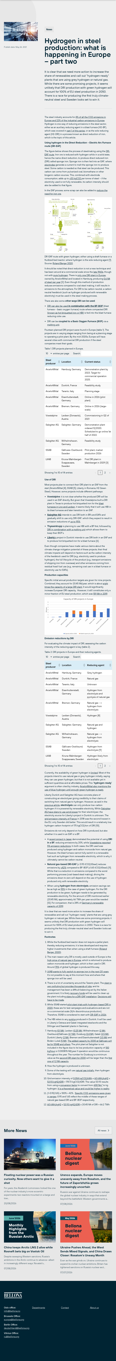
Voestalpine (51, 415)
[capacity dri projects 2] (78, 616)
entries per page (61, 353)
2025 (87, 379)
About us (94, 1307)
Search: (76, 353)
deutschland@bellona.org (16, 1328)
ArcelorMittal (52, 369)
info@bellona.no (12, 1311)
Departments (38, 1307)
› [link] (109, 472)
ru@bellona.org (11, 1336)
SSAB (48, 450)
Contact (65, 1307)
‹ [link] (95, 472)
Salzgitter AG (52, 424)
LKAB (48, 459)
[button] (58, 361)
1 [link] (100, 472)
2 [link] (105, 472)
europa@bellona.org (14, 1319)
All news (102, 1130)
